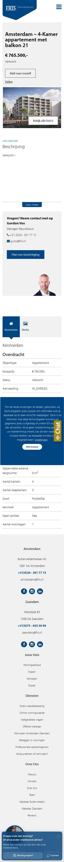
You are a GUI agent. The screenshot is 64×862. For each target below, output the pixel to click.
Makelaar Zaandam (32, 808)
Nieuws (32, 774)
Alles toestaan (32, 446)
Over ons (32, 788)
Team (32, 795)
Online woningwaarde (32, 712)
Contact (32, 781)
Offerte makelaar (32, 726)
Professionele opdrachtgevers (32, 747)
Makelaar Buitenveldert (32, 801)
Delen (9, 82)
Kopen (32, 671)
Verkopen (32, 678)
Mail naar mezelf (20, 73)
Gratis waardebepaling (32, 706)
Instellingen (41, 439)
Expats (32, 685)
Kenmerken (11, 329)
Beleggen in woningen (32, 740)
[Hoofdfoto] (32, 107)
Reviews (32, 815)
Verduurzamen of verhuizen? (32, 753)
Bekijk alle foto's (43, 121)
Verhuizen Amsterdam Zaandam (32, 733)
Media (25, 329)
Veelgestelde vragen (32, 719)
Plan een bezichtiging (25, 254)
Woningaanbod (32, 665)
